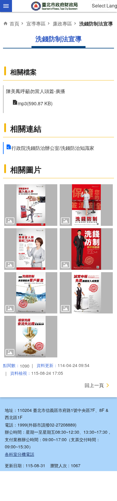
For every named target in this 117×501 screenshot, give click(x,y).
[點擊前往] (30, 205)
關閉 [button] (6, 6)
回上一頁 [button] (94, 385)
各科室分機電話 (19, 454)
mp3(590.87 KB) (35, 103)
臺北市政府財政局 (55, 6)
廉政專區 (62, 23)
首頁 (14, 23)
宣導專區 (36, 23)
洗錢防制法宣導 (96, 23)
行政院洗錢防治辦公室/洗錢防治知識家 (52, 147)
